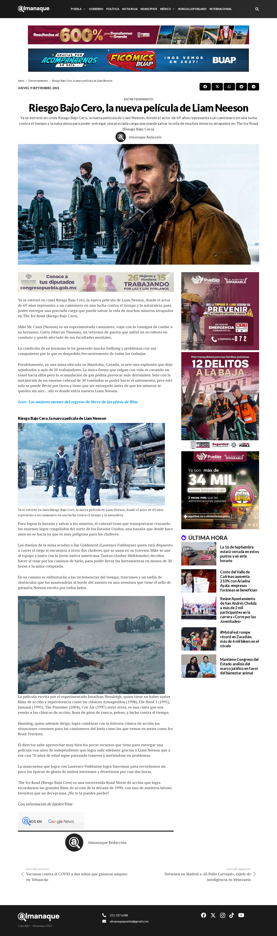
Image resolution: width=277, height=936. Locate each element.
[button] (83, 9)
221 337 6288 (119, 915)
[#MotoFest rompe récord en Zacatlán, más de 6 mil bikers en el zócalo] (198, 639)
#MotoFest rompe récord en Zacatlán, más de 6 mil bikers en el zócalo (239, 639)
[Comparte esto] (205, 86)
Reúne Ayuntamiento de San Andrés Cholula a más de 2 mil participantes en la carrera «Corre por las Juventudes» (238, 609)
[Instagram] (222, 915)
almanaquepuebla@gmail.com (129, 921)
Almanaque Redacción (144, 137)
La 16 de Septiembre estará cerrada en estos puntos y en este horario (239, 554)
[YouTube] (241, 915)
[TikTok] (231, 915)
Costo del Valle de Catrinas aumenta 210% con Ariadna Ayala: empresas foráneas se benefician (238, 581)
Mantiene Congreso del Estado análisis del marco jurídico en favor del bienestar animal (239, 666)
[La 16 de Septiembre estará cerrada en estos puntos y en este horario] (198, 553)
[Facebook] (203, 915)
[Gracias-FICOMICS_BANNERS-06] (138, 60)
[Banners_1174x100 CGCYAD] (138, 34)
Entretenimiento (138, 99)
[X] (213, 915)
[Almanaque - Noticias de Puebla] (33, 9)
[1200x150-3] (96, 282)
